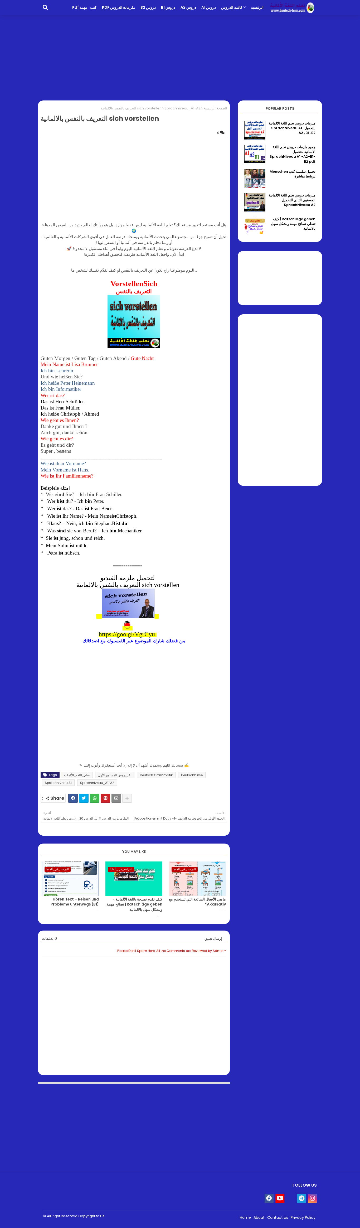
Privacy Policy (303, 1217)
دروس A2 (188, 7)
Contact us (277, 1217)
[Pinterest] (105, 798)
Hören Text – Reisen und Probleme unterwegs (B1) (75, 902)
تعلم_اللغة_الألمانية (77, 775)
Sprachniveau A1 (58, 783)
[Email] (116, 798)
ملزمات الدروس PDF (118, 7)
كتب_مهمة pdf (84, 7)
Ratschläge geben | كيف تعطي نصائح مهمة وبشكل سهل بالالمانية (293, 224)
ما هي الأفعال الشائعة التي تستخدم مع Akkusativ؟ (197, 902)
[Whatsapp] (94, 798)
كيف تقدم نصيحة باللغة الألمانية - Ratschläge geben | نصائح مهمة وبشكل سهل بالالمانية (134, 904)
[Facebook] (73, 798)
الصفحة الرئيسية (215, 108)
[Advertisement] (180, 57)
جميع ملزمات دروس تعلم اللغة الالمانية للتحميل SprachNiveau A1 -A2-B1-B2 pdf (292, 154)
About (259, 1217)
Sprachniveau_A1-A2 (182, 108)
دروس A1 (208, 7)
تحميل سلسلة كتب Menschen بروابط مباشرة (292, 174)
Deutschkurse (192, 775)
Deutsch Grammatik (156, 775)
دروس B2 (148, 7)
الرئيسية (257, 7)
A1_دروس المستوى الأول (115, 775)
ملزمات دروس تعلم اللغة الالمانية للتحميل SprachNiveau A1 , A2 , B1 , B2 (292, 128)
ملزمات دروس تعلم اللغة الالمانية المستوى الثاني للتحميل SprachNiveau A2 (292, 200)
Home (245, 1217)
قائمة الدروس (231, 7)
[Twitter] (84, 798)
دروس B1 (168, 7)
